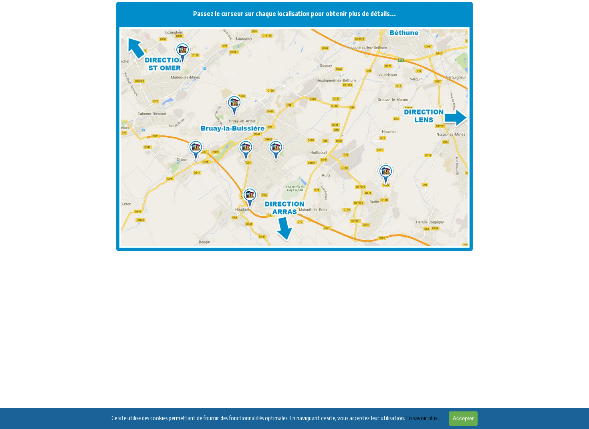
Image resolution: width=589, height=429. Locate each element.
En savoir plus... (423, 417)
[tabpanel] (294, 135)
